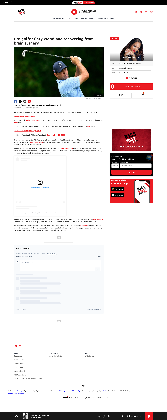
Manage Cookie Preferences (16, 393)
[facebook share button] (15, 101)
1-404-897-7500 (132, 86)
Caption (98, 95)
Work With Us (19, 360)
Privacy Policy (76, 391)
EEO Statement (19, 367)
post (89, 126)
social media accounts (34, 120)
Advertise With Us (103, 18)
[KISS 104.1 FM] (83, 3)
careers (117, 391)
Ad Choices (104, 391)
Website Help (89, 356)
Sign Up (131, 172)
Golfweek (84, 225)
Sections (6, 2)
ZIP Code (114, 162)
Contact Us (18, 356)
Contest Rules (19, 363)
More (112, 18)
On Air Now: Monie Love (131, 57)
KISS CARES (83, 18)
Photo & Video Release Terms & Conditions (29, 379)
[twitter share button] (20, 101)
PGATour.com (98, 219)
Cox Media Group (17, 391)
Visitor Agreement (64, 391)
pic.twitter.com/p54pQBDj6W (27, 130)
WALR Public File (19, 371)
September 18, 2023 (56, 135)
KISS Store (92, 18)
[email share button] (24, 101)
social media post (66, 148)
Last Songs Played (58, 18)
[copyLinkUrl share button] (29, 101)
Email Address (124, 162)
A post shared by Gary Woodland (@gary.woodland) (40, 213)
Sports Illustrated (36, 142)
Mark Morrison (84, 13)
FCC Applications (20, 375)
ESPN (16, 122)
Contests (75, 18)
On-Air (68, 18)
